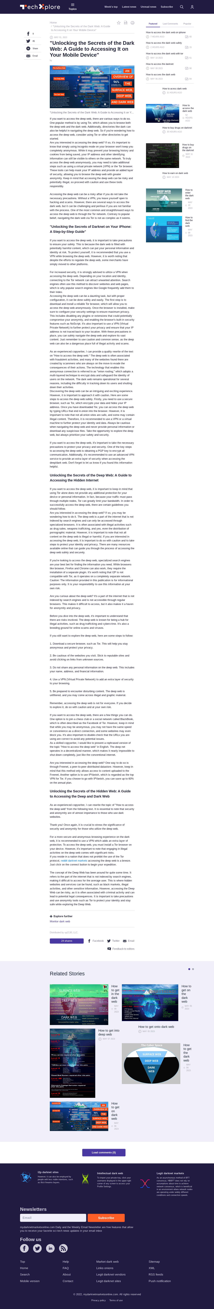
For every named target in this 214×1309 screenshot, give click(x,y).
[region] (170, 57)
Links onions (104, 1268)
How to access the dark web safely (164, 42)
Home (24, 1268)
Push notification (160, 1281)
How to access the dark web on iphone (166, 32)
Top (22, 1261)
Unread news (148, 6)
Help (66, 1261)
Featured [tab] (153, 24)
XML (152, 1268)
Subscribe (167, 6)
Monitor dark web (60, 921)
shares (66, 941)
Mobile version (30, 1281)
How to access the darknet (159, 64)
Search (25, 1274)
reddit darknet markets (74, 860)
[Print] (132, 23)
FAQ (66, 1268)
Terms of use (116, 1300)
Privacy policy (98, 1300)
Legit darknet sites (108, 1281)
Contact (68, 1281)
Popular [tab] (187, 24)
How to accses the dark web (160, 74)
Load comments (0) (104, 1152)
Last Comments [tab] (170, 24)
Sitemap (154, 1261)
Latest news (129, 6)
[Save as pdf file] (126, 23)
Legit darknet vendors (111, 1274)
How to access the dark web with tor (164, 53)
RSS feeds (156, 1274)
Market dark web (107, 1261)
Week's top (111, 6)
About (67, 1274)
